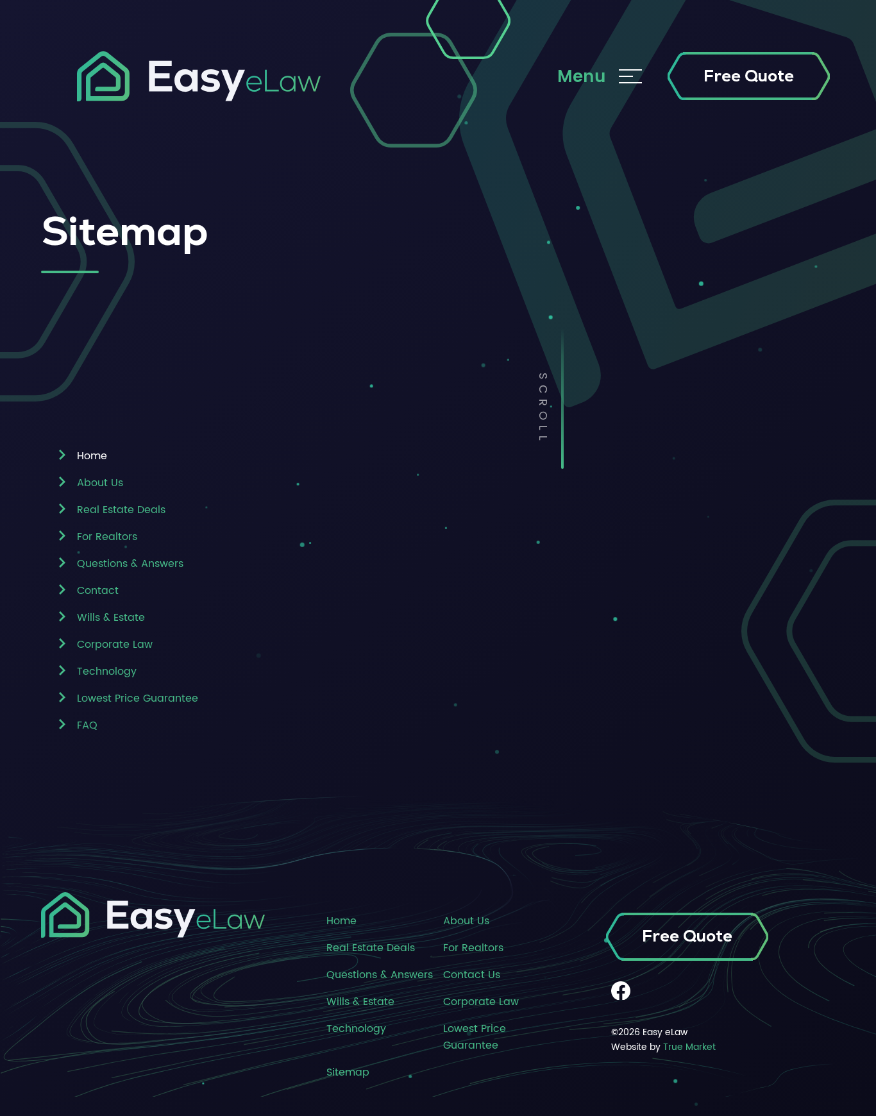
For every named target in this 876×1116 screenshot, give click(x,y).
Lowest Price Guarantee (137, 698)
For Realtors (107, 536)
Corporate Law (115, 644)
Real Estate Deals (121, 510)
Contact (98, 590)
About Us (100, 483)
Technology (107, 671)
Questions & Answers (130, 563)
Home (341, 921)
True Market (689, 1047)
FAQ (87, 725)
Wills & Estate (111, 617)
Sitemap (347, 1072)
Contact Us (471, 975)
